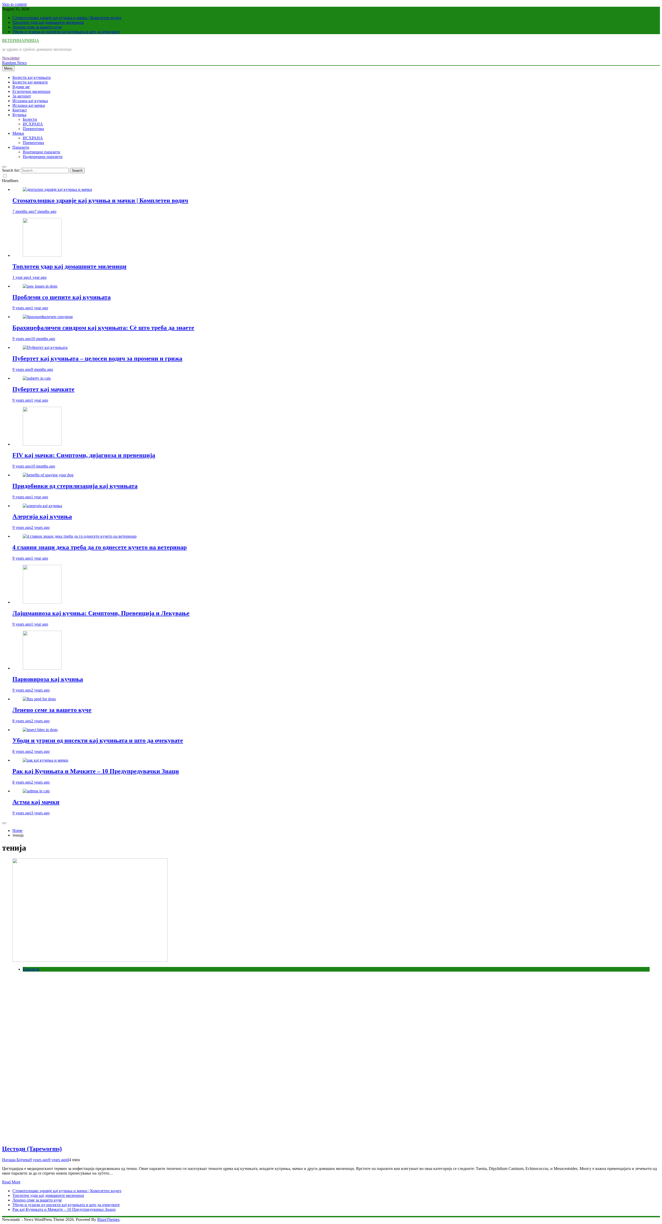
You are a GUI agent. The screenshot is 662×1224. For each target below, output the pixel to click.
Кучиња (19, 114)
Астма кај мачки (35, 802)
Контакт (19, 110)
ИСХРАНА (33, 124)
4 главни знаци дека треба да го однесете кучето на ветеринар (99, 547)
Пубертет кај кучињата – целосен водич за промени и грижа (97, 358)
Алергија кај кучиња (42, 516)
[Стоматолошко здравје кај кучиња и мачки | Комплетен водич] (57, 189)
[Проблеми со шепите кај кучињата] (40, 286)
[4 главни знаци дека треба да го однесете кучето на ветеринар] (80, 536)
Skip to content (14, 4)
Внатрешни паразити (41, 152)
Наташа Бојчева (16, 1160)
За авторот (21, 96)
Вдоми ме (21, 87)
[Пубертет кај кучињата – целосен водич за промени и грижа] (45, 347)
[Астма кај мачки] (36, 791)
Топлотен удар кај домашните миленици (48, 22)
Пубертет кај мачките (43, 389)
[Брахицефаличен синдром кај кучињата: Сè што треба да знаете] (48, 316)
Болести (30, 119)
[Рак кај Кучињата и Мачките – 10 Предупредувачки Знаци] (45, 760)
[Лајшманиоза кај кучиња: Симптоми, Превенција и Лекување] (42, 602)
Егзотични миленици (31, 91)
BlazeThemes (108, 1219)
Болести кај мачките (30, 82)
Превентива (33, 128)
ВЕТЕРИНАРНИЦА (20, 40)
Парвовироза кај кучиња (47, 679)
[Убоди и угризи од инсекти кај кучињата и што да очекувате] (40, 729)
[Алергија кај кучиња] (42, 506)
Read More (11, 1182)
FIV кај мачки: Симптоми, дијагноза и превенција (83, 455)
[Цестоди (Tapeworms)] (90, 960)
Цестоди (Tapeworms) (32, 1148)
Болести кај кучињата (31, 77)
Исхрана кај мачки (28, 105)
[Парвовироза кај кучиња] (42, 668)
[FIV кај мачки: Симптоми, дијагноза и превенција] (42, 444)
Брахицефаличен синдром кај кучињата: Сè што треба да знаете (103, 327)
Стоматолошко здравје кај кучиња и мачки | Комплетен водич (66, 18)
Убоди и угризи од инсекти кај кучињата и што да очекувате (66, 31)
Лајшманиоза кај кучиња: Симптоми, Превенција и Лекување (101, 613)
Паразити (20, 147)
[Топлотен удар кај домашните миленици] (42, 255)
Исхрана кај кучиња (30, 101)
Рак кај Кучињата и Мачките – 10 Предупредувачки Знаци (95, 771)
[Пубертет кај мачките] (37, 378)
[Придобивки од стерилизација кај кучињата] (48, 475)
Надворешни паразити (43, 156)
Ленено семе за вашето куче (37, 27)
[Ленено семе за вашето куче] (39, 699)
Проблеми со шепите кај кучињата (61, 297)
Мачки (18, 133)
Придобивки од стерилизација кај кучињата (75, 486)
